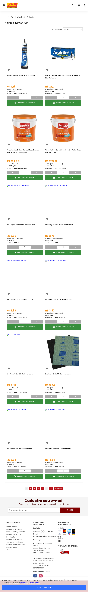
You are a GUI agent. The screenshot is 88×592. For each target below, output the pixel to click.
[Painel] (85, 6)
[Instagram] (41, 576)
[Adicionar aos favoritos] (8, 69)
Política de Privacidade (15, 545)
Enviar (70, 510)
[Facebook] (35, 576)
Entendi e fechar (44, 587)
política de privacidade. (30, 582)
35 (51, 488)
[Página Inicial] (11, 5)
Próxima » (58, 488)
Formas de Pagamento (15, 532)
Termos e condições (14, 542)
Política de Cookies (14, 539)
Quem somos (11, 526)
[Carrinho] (79, 6)
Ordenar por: (57, 29)
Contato (9, 550)
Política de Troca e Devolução (13, 535)
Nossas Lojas (11, 547)
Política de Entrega (14, 529)
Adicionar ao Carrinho (26, 103)
